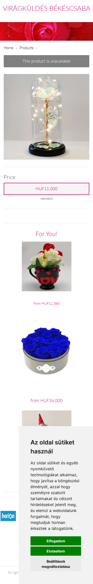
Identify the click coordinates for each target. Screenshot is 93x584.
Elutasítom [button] (56, 551)
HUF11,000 (46, 188)
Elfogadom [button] (56, 541)
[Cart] (65, 16)
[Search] (76, 16)
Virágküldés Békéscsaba (46, 8)
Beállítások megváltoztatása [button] (56, 564)
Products (26, 47)
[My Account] (86, 16)
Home (8, 47)
